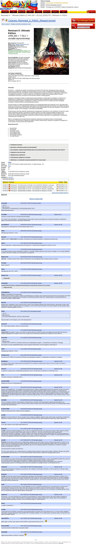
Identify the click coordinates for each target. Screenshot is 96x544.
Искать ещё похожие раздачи (60, 192)
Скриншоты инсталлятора (18, 152)
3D (28, 44)
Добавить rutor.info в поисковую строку (21, 24)
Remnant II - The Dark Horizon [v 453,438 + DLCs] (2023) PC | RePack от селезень (32, 185)
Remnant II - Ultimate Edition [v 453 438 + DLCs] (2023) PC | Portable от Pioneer (31, 187)
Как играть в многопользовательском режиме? (24, 147)
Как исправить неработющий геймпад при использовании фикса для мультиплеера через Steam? (38, 150)
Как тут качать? (6, 24)
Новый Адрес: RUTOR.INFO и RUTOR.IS (57, 3)
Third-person (23, 44)
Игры (9, 166)
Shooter (18, 44)
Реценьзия (7, 278)
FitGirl (9, 162)
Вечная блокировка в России (53, 5)
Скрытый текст (8, 287)
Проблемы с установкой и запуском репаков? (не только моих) (28, 160)
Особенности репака (16, 144)
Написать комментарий (35, 199)
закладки (10, 177)
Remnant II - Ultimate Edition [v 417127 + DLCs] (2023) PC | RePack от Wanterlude (32, 189)
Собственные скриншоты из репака (20, 157)
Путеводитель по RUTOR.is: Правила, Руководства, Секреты (62, 7)
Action (13, 44)
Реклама (61, 543)
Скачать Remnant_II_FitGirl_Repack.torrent (32, 20)
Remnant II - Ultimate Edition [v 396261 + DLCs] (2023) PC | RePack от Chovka (31, 190)
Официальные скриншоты (18, 155)
